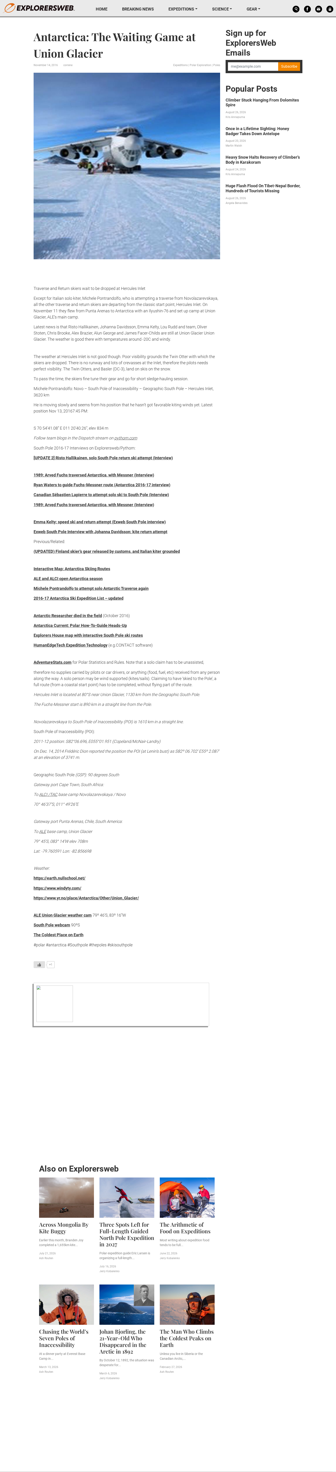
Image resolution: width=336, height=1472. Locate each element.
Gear (252, 9)
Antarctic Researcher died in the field (68, 615)
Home (101, 9)
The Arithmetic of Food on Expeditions (185, 1228)
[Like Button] (39, 964)
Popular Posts (251, 89)
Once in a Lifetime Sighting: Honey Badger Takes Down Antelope (257, 131)
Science (220, 9)
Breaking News (138, 9)
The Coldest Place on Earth (58, 934)
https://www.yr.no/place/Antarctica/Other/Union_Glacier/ (86, 898)
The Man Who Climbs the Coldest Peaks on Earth (187, 1338)
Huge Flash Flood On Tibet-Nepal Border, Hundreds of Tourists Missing (263, 188)
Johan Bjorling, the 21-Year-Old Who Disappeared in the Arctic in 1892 (122, 1341)
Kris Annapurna (235, 117)
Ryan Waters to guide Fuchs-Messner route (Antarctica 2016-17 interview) (102, 484)
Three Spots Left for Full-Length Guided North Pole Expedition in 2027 (126, 1234)
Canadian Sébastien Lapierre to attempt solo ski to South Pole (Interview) (101, 494)
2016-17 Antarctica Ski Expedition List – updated (78, 598)
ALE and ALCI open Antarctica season (68, 578)
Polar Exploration (200, 65)
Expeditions (181, 9)
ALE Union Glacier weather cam (63, 915)
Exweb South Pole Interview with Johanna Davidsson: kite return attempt (100, 531)
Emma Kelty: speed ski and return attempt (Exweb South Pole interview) (100, 521)
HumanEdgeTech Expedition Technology (70, 645)
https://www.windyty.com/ (57, 888)
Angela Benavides (237, 203)
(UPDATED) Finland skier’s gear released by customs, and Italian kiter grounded (107, 551)
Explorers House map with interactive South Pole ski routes (88, 635)
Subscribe (289, 66)
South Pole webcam (52, 925)
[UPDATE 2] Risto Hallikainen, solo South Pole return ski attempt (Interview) (103, 457)
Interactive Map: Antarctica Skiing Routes (72, 568)
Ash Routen (46, 1258)
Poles (216, 65)
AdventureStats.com (53, 662)
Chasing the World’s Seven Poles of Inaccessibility (63, 1338)
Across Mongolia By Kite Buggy (63, 1228)
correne (67, 65)
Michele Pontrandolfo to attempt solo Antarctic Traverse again (91, 588)
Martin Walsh (234, 145)
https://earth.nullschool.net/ (59, 878)
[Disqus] (127, 1094)
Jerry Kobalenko (109, 1271)
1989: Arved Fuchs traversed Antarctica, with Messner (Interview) (94, 475)
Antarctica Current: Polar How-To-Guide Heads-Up (80, 625)
